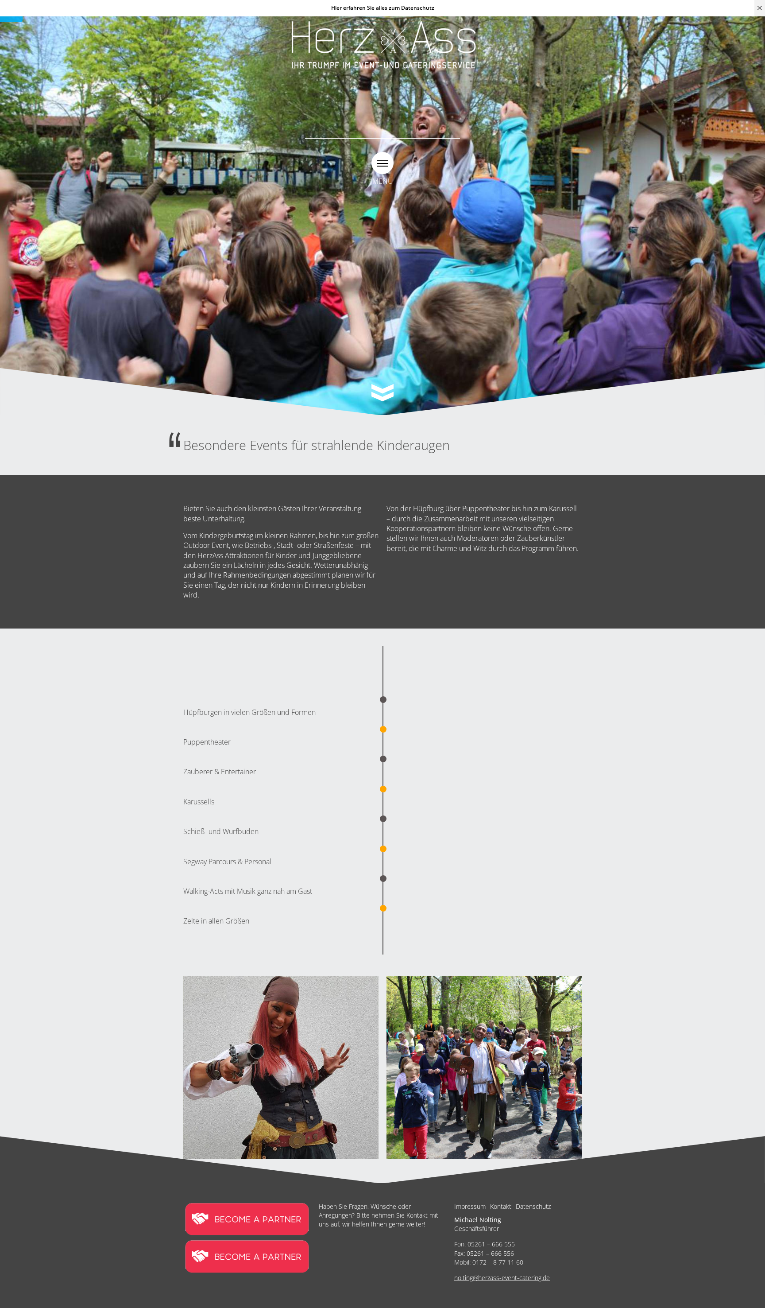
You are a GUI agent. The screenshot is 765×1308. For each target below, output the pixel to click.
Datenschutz (533, 1206)
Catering (336, 202)
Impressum (470, 1206)
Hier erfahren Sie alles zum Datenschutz (382, 8)
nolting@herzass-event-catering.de (502, 1277)
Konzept (407, 202)
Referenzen (451, 202)
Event (302, 202)
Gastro (372, 202)
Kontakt (500, 1206)
